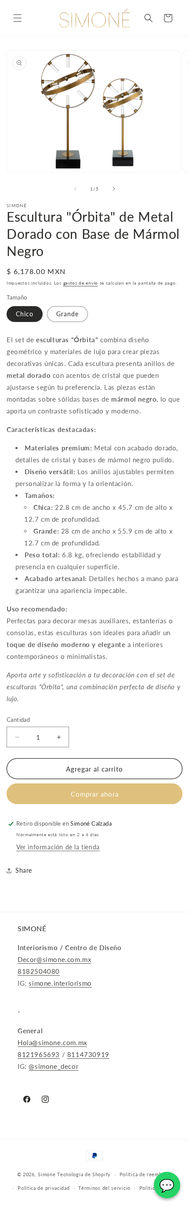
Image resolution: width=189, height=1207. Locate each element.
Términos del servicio (104, 1188)
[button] (17, 18)
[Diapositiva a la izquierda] (75, 188)
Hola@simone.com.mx (52, 1042)
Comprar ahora (95, 794)
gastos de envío (80, 282)
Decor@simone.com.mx (54, 959)
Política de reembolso (146, 1174)
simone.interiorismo (60, 983)
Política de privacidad (43, 1188)
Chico (24, 314)
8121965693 (39, 1054)
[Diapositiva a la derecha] (114, 188)
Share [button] (23, 870)
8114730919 (88, 1054)
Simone (46, 1174)
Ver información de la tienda (58, 847)
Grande (67, 314)
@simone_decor (53, 1066)
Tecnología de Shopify (84, 1174)
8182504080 (39, 971)
